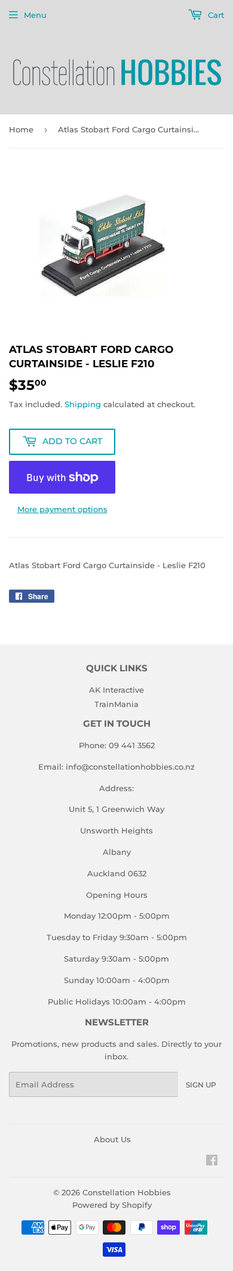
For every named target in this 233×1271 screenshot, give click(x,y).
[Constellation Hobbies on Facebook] (212, 1162)
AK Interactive (116, 690)
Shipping (83, 404)
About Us (112, 1139)
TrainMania (116, 704)
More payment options (62, 509)
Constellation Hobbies (126, 1192)
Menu (35, 15)
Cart (215, 15)
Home (21, 129)
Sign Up (201, 1084)
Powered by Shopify (112, 1205)
